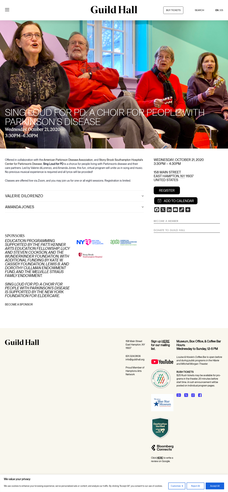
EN (217, 10)
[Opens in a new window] (162, 367)
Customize (176, 486)
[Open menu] (7, 10)
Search (199, 10)
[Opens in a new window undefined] (179, 395)
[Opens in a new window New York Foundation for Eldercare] (90, 244)
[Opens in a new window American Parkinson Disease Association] (123, 244)
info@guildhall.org (135, 359)
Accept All (215, 486)
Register (167, 190)
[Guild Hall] (114, 12)
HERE (166, 341)
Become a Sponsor (19, 304)
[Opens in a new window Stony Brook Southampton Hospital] (90, 257)
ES (221, 10)
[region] (114, 483)
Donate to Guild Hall (169, 230)
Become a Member (166, 221)
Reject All (195, 486)
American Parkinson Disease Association (68, 159)
